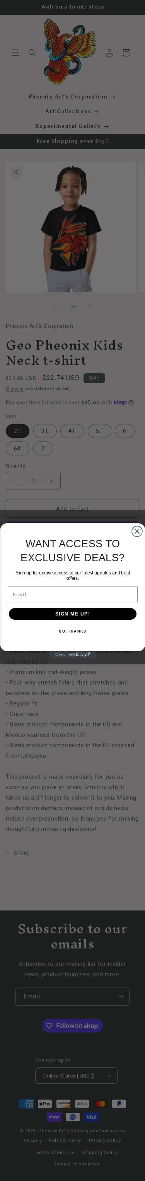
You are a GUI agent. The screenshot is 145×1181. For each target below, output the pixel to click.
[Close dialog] (137, 531)
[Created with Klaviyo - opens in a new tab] (72, 654)
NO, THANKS (72, 631)
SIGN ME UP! (72, 613)
